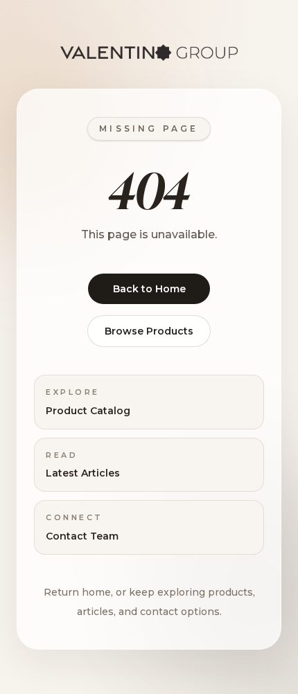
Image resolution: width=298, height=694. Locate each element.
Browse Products (149, 331)
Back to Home (149, 289)
